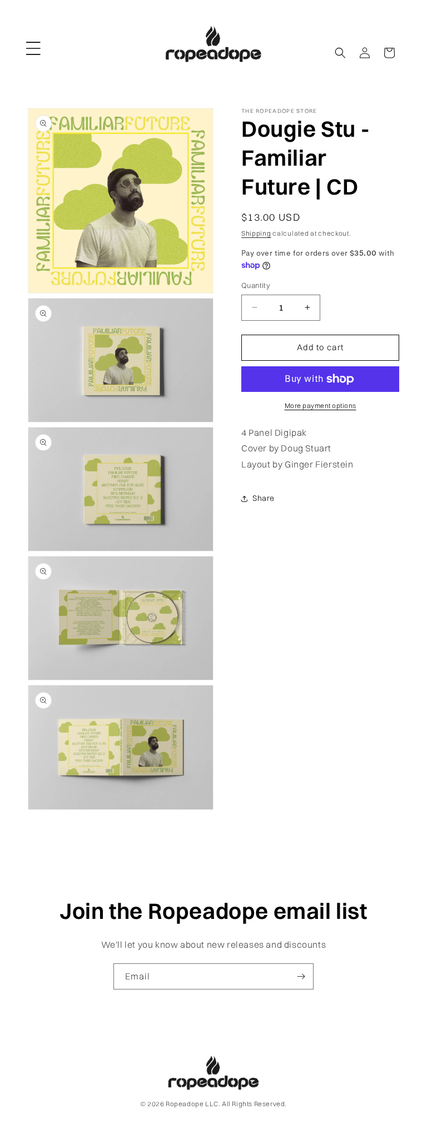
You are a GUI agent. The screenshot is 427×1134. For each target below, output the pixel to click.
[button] (33, 44)
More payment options (320, 405)
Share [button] (263, 498)
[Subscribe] (301, 976)
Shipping (256, 233)
